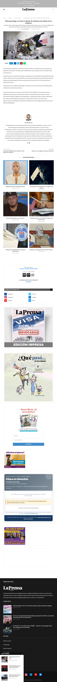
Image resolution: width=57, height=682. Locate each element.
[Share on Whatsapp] (24, 63)
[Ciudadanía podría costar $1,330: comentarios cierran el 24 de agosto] (41, 204)
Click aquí (28, 281)
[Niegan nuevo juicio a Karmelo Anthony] (15, 172)
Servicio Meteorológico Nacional (31, 513)
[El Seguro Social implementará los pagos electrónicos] (15, 235)
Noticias (10, 18)
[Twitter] (25, 5)
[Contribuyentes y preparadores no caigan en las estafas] (41, 172)
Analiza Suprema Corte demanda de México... (14, 666)
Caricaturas (6, 652)
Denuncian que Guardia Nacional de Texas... (14, 675)
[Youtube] (31, 5)
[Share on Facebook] (15, 63)
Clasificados (6, 644)
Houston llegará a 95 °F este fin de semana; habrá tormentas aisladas (32, 605)
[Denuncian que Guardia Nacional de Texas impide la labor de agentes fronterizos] (4, 677)
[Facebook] (23, 5)
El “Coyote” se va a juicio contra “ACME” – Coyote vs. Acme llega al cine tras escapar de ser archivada (32, 626)
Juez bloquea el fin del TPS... (14, 657)
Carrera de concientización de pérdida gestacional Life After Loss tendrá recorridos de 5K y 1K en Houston (33, 616)
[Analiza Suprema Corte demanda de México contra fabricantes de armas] (4, 668)
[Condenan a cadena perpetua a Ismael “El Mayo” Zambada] (41, 235)
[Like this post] (11, 63)
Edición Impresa (21, 3)
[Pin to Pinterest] (21, 63)
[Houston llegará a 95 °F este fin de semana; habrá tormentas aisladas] (7, 609)
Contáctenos (36, 3)
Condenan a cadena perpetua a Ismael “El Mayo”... (41, 249)
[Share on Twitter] (18, 63)
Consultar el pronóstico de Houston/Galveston (28, 508)
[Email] (33, 5)
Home (4, 18)
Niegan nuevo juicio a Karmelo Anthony (15, 186)
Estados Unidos (18, 18)
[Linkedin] (29, 5)
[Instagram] (27, 5)
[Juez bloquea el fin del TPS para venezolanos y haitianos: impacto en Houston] (4, 659)
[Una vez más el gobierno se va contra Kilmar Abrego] (15, 204)
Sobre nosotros (7, 641)
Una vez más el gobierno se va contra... (15, 218)
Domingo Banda (25, 29)
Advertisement (29, 3)
